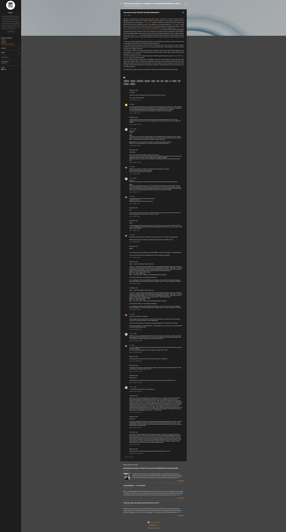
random (174, 81)
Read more (180, 481)
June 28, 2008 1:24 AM (134, 145)
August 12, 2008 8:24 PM (135, 329)
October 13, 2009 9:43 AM (135, 412)
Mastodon (3, 41)
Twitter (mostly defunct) (7, 44)
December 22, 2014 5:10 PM (136, 453)
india (162, 81)
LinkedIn (3, 42)
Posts (5, 69)
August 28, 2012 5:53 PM (135, 427)
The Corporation (147, 22)
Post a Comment (129, 457)
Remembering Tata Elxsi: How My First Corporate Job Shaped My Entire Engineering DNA (150, 468)
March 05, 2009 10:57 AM (135, 382)
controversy (140, 81)
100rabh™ (131, 128)
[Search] (186, 4)
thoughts (132, 84)
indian (166, 81)
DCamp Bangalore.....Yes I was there (134, 485)
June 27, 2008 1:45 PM (134, 100)
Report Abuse (4, 57)
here (172, 24)
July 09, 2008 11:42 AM (135, 162)
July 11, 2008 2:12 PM (134, 203)
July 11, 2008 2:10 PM (134, 192)
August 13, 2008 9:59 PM (135, 361)
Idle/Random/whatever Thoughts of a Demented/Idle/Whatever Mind (152, 4)
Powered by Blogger (154, 522)
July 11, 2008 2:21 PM (134, 216)
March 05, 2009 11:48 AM (135, 391)
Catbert (176, 56)
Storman (156, 525)
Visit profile (10, 31)
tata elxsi (126, 84)
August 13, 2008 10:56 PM (135, 371)
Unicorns (136, 35)
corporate (147, 81)
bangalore (126, 81)
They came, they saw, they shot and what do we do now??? (141, 503)
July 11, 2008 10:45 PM (134, 257)
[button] (183, 13)
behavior (133, 81)
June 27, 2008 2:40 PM (134, 113)
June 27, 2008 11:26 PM (135, 124)
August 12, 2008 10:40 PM (135, 340)
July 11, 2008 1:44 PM (134, 174)
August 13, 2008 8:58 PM (135, 352)
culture (153, 81)
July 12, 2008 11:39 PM (134, 283)
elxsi (158, 81)
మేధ (130, 104)
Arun (130, 166)
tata (179, 81)
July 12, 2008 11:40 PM (134, 309)
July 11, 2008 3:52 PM (134, 230)
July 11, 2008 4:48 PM (134, 242)
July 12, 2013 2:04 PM (134, 444)
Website (3, 39)
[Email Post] (124, 78)
